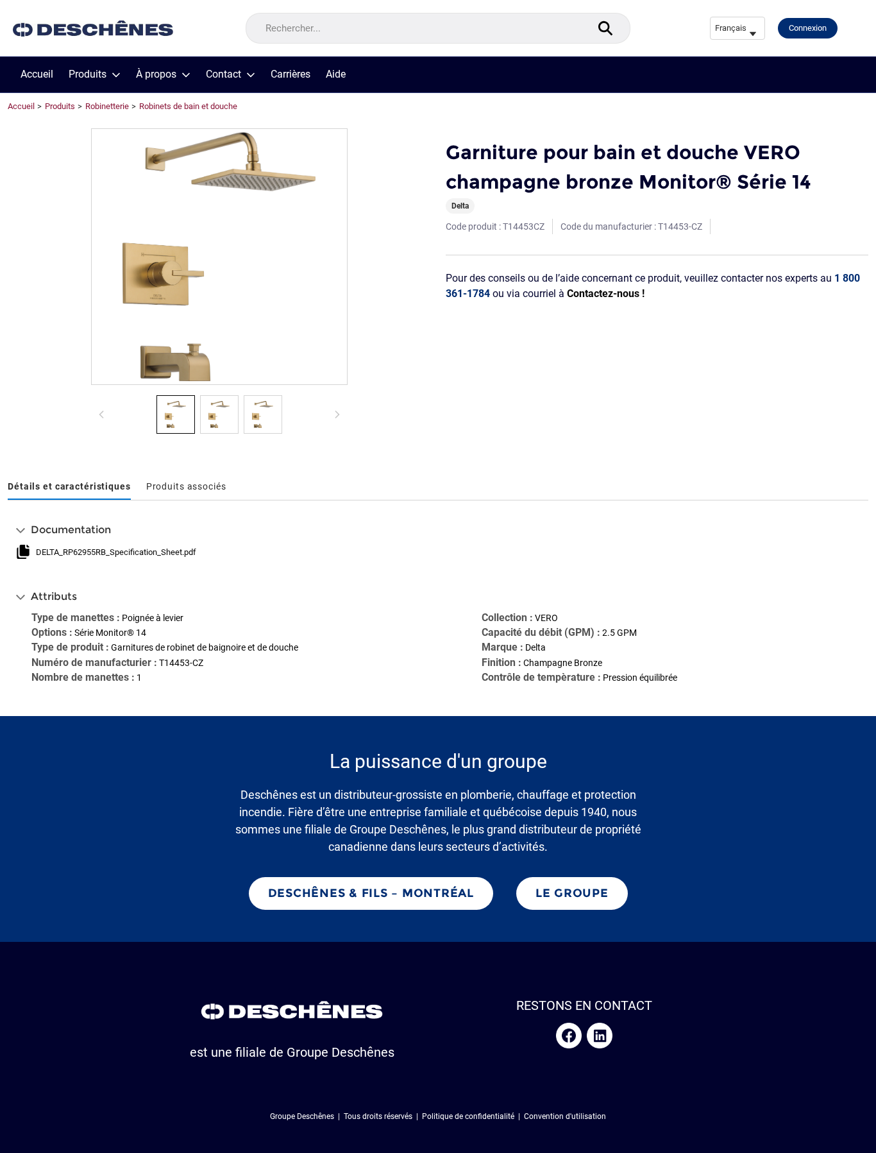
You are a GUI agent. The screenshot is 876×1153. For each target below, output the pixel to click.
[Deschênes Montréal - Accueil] (93, 29)
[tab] (69, 487)
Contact (223, 74)
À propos (156, 74)
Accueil (37, 74)
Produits (87, 74)
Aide (336, 74)
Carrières (290, 74)
